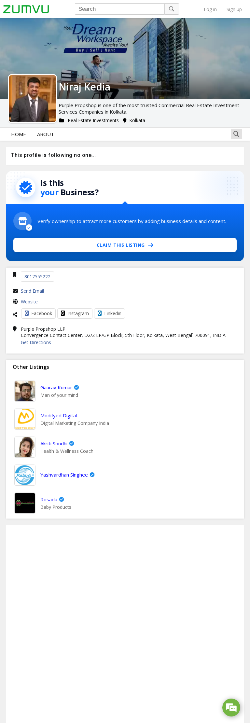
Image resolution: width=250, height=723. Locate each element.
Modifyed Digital (58, 415)
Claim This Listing (121, 245)
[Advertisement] (125, 624)
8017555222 (37, 276)
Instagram (78, 313)
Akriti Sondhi (53, 443)
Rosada (48, 499)
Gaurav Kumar (56, 387)
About (45, 134)
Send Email (32, 291)
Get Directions (36, 342)
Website (29, 302)
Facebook (41, 313)
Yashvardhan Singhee (64, 474)
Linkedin (112, 313)
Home (18, 134)
